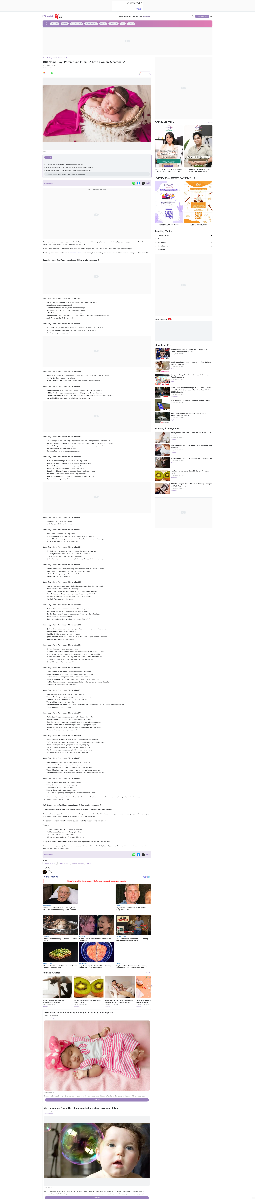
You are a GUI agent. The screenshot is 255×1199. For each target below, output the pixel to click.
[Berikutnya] (152, 981)
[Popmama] (53, 16)
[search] (193, 16)
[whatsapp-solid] (133, 183)
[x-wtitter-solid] (143, 183)
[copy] (148, 183)
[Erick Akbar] (45, 872)
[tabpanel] (97, 169)
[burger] (211, 16)
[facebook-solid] (138, 183)
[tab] (49, 157)
